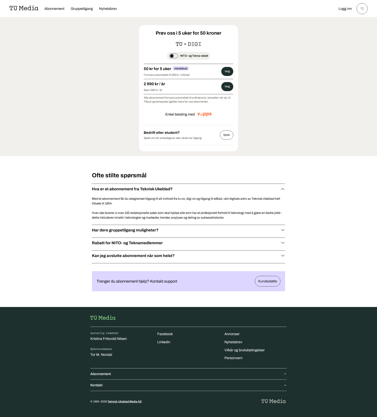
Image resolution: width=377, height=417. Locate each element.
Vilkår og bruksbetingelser (244, 350)
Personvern (233, 358)
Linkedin (163, 342)
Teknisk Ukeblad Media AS (124, 401)
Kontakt (96, 385)
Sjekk (226, 134)
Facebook (165, 334)
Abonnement (54, 9)
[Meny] (362, 8)
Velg (227, 71)
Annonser (232, 334)
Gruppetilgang (82, 9)
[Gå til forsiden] (102, 317)
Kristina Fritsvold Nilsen (108, 339)
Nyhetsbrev (108, 9)
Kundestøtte (267, 281)
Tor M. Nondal (101, 355)
